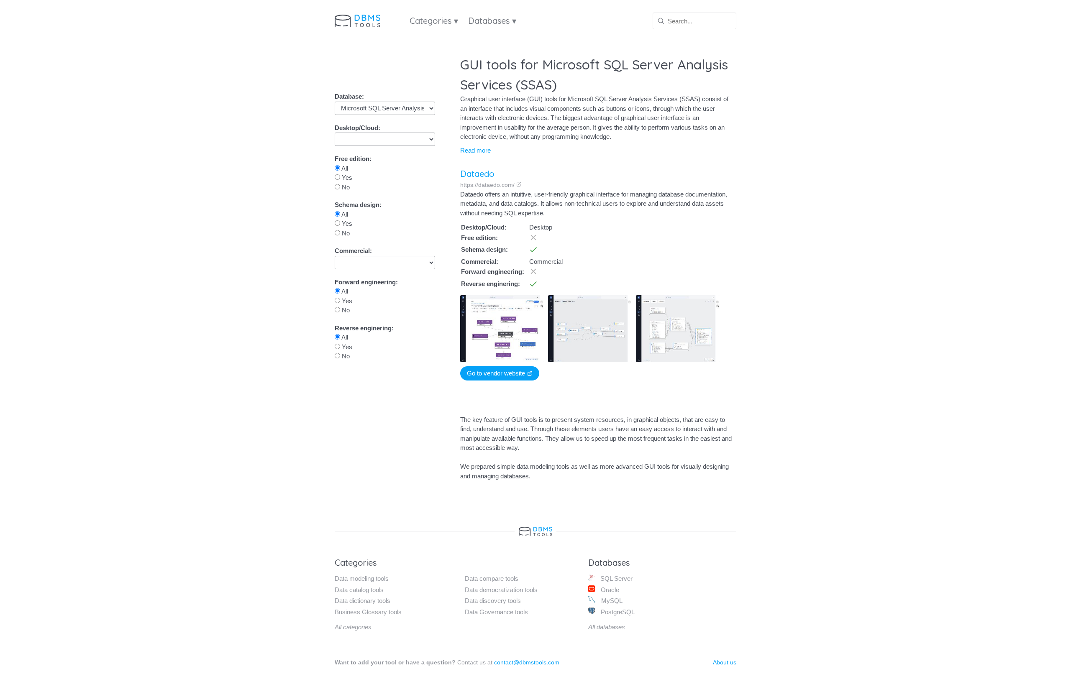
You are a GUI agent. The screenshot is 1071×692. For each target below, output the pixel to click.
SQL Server (616, 578)
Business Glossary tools (368, 611)
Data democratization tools (501, 589)
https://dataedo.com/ (488, 184)
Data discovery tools (493, 600)
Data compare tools (491, 578)
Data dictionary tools (362, 600)
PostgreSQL (617, 611)
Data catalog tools (359, 589)
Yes (346, 177)
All (344, 168)
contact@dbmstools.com (526, 662)
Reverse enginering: (364, 328)
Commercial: (353, 250)
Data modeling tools (362, 578)
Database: (349, 96)
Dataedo (477, 174)
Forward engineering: (366, 282)
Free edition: (353, 158)
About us (724, 662)
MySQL (611, 600)
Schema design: (358, 204)
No (345, 187)
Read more (475, 150)
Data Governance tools (496, 611)
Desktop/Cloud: (357, 127)
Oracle (609, 589)
